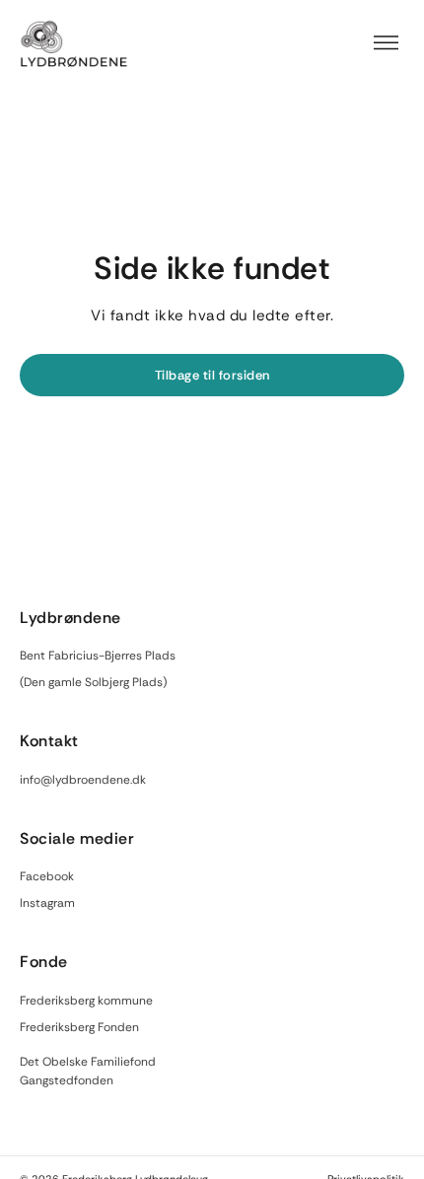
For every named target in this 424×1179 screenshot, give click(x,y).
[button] (386, 43)
